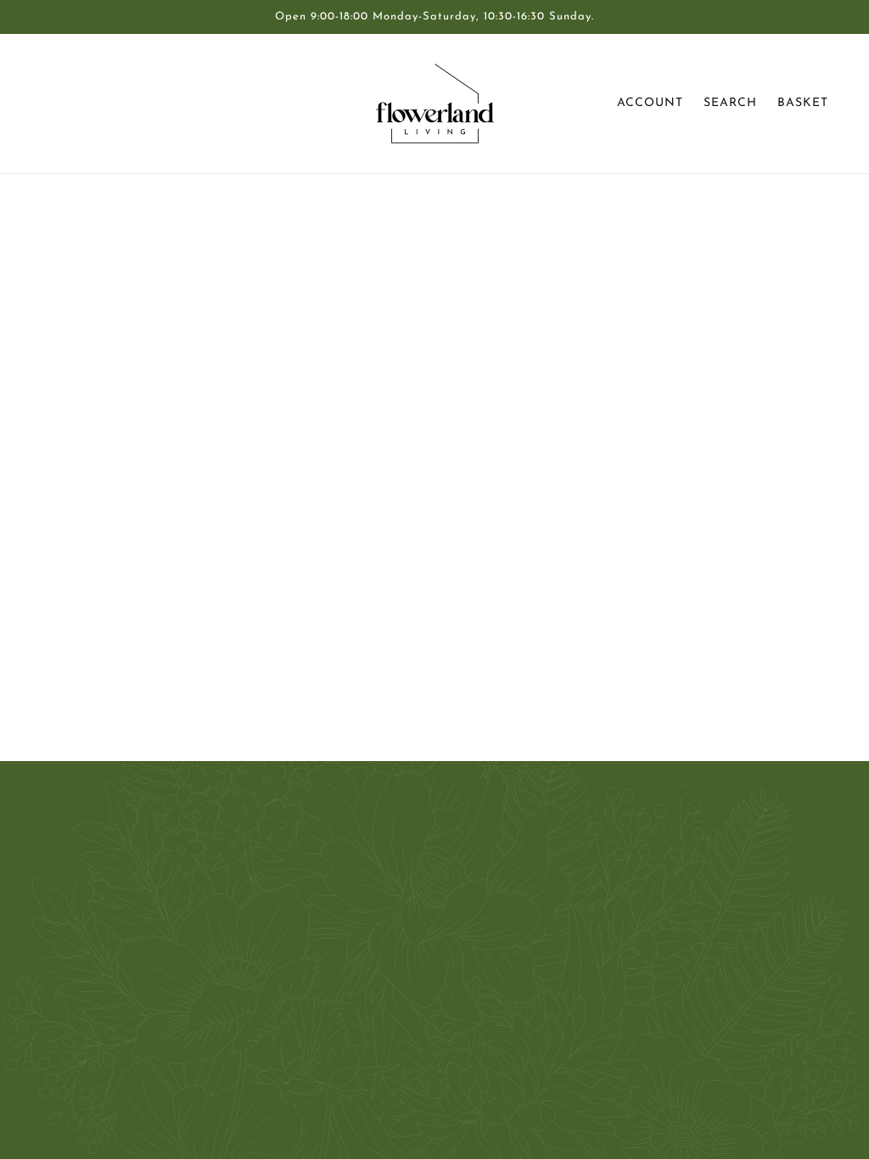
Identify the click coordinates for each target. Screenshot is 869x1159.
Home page (392, 402)
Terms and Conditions (434, 955)
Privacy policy (412, 996)
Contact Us (404, 853)
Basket (802, 103)
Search (730, 103)
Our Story (401, 874)
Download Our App (430, 976)
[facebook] (61, 1033)
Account (650, 103)
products (575, 402)
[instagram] (115, 1033)
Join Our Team (415, 914)
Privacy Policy (412, 935)
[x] (88, 1033)
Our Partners (409, 894)
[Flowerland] (435, 103)
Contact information (430, 1016)
